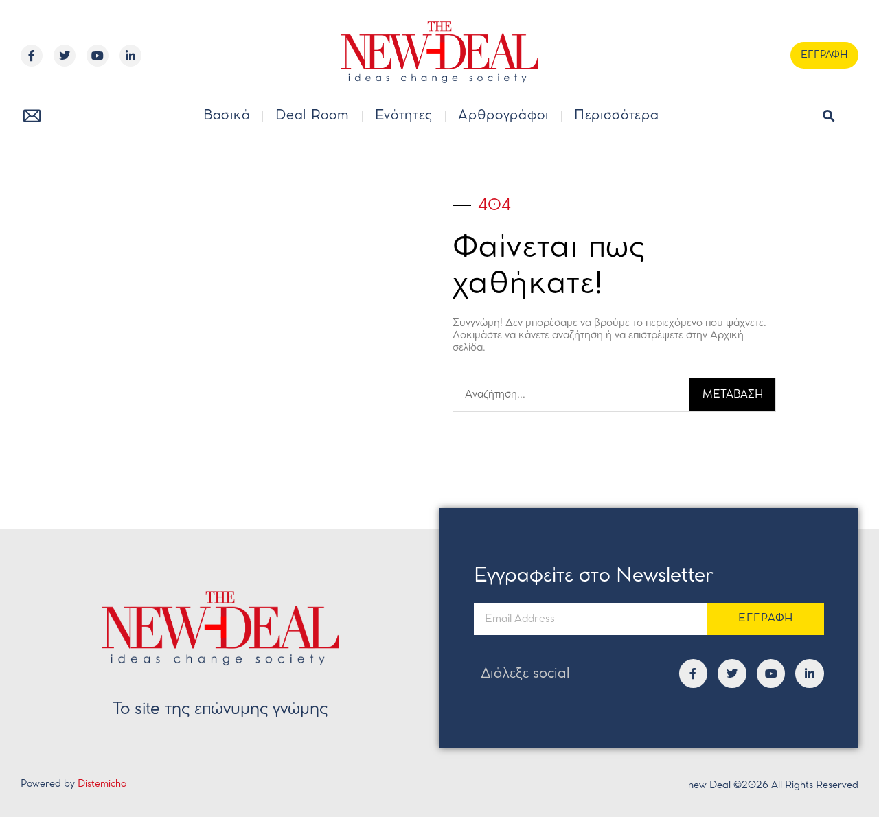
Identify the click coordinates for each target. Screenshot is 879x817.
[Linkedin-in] (130, 56)
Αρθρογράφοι (503, 116)
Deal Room (312, 116)
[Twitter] (65, 56)
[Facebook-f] (32, 56)
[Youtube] (98, 56)
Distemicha (102, 784)
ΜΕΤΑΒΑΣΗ (733, 395)
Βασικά (226, 116)
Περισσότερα (616, 116)
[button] (829, 116)
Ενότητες (404, 116)
